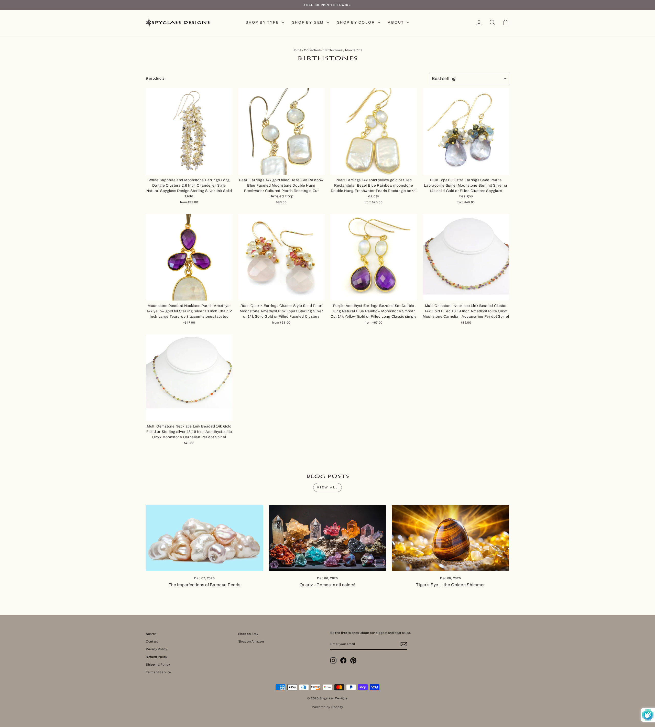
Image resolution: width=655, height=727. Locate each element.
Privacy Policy (156, 649)
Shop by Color (356, 22)
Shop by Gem (308, 22)
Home (297, 50)
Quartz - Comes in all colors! (327, 585)
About (397, 22)
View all (327, 487)
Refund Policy (156, 656)
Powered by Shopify (327, 707)
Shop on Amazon (251, 641)
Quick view (189, 168)
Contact (152, 641)
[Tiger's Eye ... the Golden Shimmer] (450, 538)
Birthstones (333, 50)
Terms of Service (158, 672)
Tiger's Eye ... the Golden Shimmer (450, 585)
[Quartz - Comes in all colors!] (327, 538)
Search (151, 633)
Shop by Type (263, 22)
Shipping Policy (158, 664)
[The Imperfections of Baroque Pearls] (204, 538)
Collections (313, 50)
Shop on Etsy (248, 633)
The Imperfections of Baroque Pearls (205, 585)
